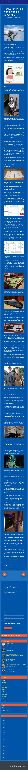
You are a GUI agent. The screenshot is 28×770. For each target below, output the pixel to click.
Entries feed (4, 709)
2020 (3, 727)
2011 (3, 748)
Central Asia (4, 687)
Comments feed (5, 710)
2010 (3, 750)
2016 (3, 737)
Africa (3, 680)
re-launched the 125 (10, 357)
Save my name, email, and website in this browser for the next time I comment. (13, 622)
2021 (3, 725)
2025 (3, 718)
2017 (3, 734)
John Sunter (17, 17)
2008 (3, 755)
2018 (3, 732)
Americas (4, 682)
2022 (3, 723)
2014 (3, 741)
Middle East (4, 694)
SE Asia (3, 696)
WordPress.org (5, 711)
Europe (3, 689)
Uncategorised (7, 19)
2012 (3, 746)
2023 (3, 720)
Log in (3, 707)
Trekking (3, 698)
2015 (3, 739)
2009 (3, 753)
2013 (3, 743)
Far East (3, 691)
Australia (4, 684)
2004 (3, 757)
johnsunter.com (5, 2)
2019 (3, 730)
